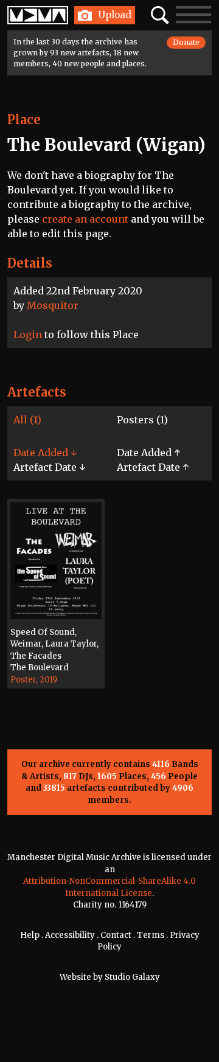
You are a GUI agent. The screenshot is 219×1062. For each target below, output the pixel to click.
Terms (150, 935)
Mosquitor (52, 305)
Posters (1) (142, 420)
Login (27, 334)
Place (24, 119)
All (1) (27, 420)
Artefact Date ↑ (153, 467)
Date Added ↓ (45, 452)
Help (30, 935)
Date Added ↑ (148, 452)
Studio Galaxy (132, 977)
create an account (85, 219)
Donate (186, 42)
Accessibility (70, 935)
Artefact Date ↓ (49, 467)
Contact (115, 935)
